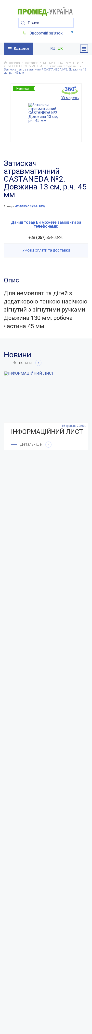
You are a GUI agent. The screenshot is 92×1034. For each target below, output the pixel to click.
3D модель (70, 98)
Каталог (21, 48)
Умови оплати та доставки (46, 250)
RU (52, 49)
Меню (84, 49)
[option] (46, 112)
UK (60, 49)
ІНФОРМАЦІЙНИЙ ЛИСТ (47, 432)
